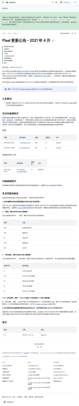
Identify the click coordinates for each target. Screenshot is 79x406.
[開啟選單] (3, 2)
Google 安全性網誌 (34, 375)
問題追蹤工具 (57, 381)
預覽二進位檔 (6, 375)
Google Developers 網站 (27, 89)
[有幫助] (72, 33)
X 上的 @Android (33, 366)
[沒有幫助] (75, 33)
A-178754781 (23, 148)
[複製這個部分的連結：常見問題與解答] (20, 194)
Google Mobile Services (60, 375)
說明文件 (5, 8)
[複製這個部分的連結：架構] (8, 130)
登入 (75, 2)
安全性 (15, 33)
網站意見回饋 (39, 397)
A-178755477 (23, 143)
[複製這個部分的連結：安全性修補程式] (20, 114)
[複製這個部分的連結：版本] (9, 322)
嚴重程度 (10, 120)
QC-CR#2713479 (22, 171)
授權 (25, 397)
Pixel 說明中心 (57, 369)
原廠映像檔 (5, 378)
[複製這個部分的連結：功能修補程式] (18, 181)
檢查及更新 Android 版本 (42, 76)
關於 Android (6, 397)
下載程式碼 (5, 372)
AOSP (4, 33)
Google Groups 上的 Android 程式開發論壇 (39, 383)
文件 (9, 33)
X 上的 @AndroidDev (34, 369)
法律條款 (19, 397)
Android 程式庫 (7, 366)
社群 (13, 397)
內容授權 (26, 353)
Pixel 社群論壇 (51, 185)
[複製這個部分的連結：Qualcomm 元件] (18, 155)
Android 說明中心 (58, 366)
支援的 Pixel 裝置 (22, 71)
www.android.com (59, 372)
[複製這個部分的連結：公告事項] (13, 99)
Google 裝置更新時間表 (25, 208)
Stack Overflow (58, 378)
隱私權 (31, 397)
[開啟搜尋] (52, 2)
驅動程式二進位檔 (7, 381)
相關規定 (5, 369)
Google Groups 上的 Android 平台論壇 (39, 378)
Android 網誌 (32, 372)
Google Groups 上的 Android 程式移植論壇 (39, 388)
